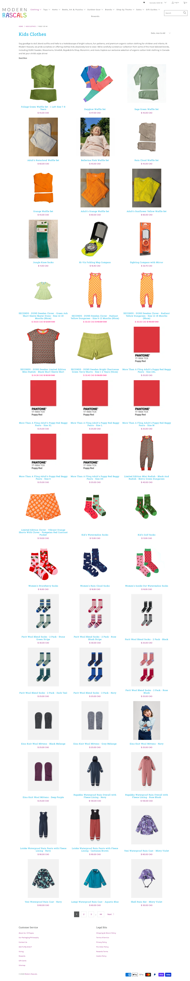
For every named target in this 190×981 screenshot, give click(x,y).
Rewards (22, 956)
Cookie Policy (101, 956)
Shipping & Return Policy (106, 933)
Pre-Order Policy (102, 947)
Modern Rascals (31, 974)
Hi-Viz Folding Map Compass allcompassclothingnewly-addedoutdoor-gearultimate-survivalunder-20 (95, 239)
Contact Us (23, 942)
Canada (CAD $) (156, 3)
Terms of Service (102, 937)
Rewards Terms (102, 951)
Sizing (21, 951)
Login (176, 2)
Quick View (43, 89)
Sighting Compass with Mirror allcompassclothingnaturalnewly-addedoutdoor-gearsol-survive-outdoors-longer (146, 239)
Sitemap (22, 965)
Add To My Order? (25, 947)
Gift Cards (22, 961)
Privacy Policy (101, 942)
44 (101, 914)
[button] (36, 9)
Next (109, 914)
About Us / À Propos (26, 933)
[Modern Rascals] (14, 13)
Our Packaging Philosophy (29, 937)
